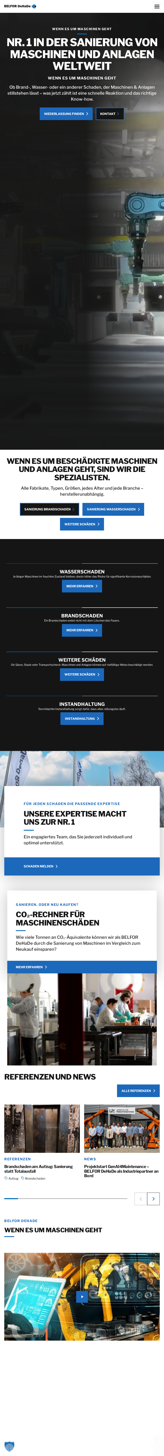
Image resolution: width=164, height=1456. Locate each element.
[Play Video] (82, 1297)
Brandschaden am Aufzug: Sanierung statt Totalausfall (38, 1169)
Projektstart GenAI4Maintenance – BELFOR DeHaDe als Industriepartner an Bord (121, 1171)
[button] (141, 1199)
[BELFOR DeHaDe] (82, 6)
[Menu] (157, 6)
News (90, 1159)
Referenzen (17, 1159)
